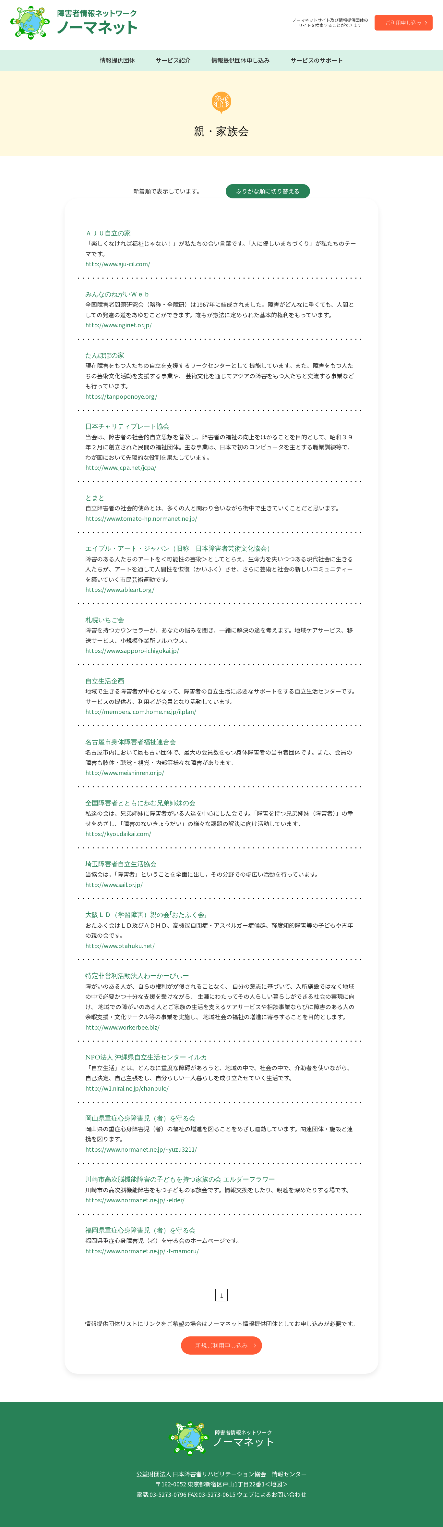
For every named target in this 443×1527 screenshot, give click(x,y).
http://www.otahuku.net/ (120, 945)
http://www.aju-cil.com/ (117, 263)
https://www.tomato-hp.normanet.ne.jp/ (141, 518)
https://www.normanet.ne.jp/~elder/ (135, 1199)
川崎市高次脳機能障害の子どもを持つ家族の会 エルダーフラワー (180, 1179)
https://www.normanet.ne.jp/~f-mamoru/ (142, 1250)
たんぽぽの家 (104, 355)
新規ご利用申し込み (221, 1345)
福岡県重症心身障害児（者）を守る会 (140, 1230)
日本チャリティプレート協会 (127, 426)
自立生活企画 (104, 681)
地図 (276, 1484)
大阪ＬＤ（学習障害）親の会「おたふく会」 (146, 914)
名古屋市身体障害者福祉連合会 (130, 742)
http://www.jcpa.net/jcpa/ (120, 467)
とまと (95, 498)
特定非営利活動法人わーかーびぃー (137, 975)
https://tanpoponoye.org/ (121, 396)
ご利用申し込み (403, 22)
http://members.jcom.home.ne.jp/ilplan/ (140, 711)
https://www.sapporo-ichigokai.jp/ (132, 650)
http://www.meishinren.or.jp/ (124, 772)
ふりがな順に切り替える (268, 191)
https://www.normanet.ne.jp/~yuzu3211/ (141, 1149)
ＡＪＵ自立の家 (108, 233)
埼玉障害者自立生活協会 (121, 864)
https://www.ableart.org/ (119, 589)
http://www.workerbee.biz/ (122, 1027)
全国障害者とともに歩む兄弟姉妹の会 (140, 803)
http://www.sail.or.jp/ (114, 884)
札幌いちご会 (104, 620)
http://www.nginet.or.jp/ (118, 324)
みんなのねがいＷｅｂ (117, 294)
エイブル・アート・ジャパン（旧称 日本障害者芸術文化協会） (179, 548)
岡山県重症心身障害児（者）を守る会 (140, 1118)
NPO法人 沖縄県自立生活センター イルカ (146, 1057)
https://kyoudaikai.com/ (118, 833)
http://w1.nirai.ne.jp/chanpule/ (127, 1088)
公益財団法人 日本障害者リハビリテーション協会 (201, 1474)
